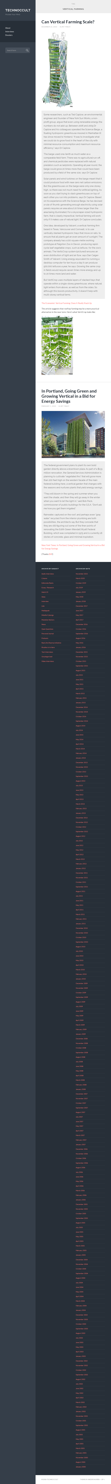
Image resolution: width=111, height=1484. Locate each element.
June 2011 (79, 901)
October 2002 (81, 1370)
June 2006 (79, 1177)
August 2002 (80, 1379)
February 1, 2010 (49, 406)
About (7, 28)
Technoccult (17, 10)
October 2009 (81, 993)
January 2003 (81, 1356)
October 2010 (81, 937)
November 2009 (82, 988)
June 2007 (79, 1121)
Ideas (43, 597)
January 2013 (81, 813)
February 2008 (81, 1085)
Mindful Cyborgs (48, 615)
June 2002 (79, 1388)
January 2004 (81, 1310)
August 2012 (80, 836)
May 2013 (79, 795)
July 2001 (79, 1434)
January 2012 (81, 868)
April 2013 (79, 799)
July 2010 (79, 951)
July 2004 (79, 1283)
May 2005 (79, 1236)
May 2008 (79, 1071)
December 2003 (82, 1315)
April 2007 (79, 1131)
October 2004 (81, 1269)
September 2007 (82, 1108)
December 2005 (82, 1204)
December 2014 (82, 707)
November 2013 (82, 767)
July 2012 (79, 841)
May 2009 (79, 1016)
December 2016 (82, 624)
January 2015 (81, 703)
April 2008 (79, 1075)
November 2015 (82, 657)
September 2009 (82, 997)
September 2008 (82, 1052)
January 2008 (81, 1089)
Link (43, 606)
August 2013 (80, 781)
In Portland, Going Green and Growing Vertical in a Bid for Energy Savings (69, 396)
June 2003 (79, 1342)
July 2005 (79, 1227)
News (44, 624)
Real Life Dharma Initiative (51, 643)
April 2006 (79, 1186)
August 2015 (80, 670)
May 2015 (79, 684)
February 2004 (81, 1306)
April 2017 (79, 620)
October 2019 (81, 583)
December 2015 (82, 652)
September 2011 (82, 887)
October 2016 (81, 629)
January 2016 (81, 647)
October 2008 (81, 1048)
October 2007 (81, 1103)
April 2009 (79, 1020)
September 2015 (82, 666)
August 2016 (80, 638)
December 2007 (82, 1094)
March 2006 (80, 1190)
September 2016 (82, 634)
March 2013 (80, 804)
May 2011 (79, 905)
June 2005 (79, 1232)
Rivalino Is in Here (48, 647)
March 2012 (80, 859)
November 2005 (82, 1209)
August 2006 (80, 1167)
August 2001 (80, 1430)
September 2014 (82, 721)
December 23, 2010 (49, 27)
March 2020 (80, 578)
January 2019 (81, 592)
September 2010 (82, 942)
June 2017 (79, 611)
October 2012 (81, 827)
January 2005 (81, 1255)
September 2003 (82, 1329)
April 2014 (79, 744)
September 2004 (82, 1273)
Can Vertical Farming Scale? (68, 21)
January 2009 (81, 1034)
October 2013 (81, 772)
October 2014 (81, 716)
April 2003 (79, 1352)
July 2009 (79, 1006)
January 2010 (81, 979)
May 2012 (79, 850)
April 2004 (79, 1296)
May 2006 (79, 1181)
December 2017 (82, 606)
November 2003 (82, 1319)
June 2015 (79, 680)
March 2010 (80, 970)
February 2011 (81, 919)
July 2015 (79, 675)
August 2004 (80, 1278)
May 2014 (79, 739)
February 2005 (81, 1250)
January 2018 (81, 601)
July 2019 (79, 588)
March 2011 (80, 914)
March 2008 (80, 1080)
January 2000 (81, 1467)
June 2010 (79, 956)
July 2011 (79, 896)
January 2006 (81, 1200)
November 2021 (82, 574)
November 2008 (82, 1043)
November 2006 (82, 1154)
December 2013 (82, 762)
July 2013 (79, 785)
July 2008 (79, 1062)
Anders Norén (94, 1479)
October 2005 (81, 1213)
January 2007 (81, 1144)
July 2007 (79, 1117)
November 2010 (82, 933)
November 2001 (82, 1416)
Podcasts (45, 638)
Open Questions (47, 629)
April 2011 (79, 910)
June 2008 (79, 1066)
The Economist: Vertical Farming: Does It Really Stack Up (67, 303)
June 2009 (79, 1011)
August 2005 (80, 1223)
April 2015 (79, 689)
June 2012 (79, 845)
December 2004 (82, 1260)
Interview (45, 601)
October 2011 (81, 882)
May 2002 (79, 1393)
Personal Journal (48, 634)
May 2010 (79, 960)
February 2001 (81, 1453)
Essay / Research (48, 588)
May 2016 (79, 643)
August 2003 (80, 1333)
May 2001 (79, 1439)
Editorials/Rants (47, 583)
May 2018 (79, 597)
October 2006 (81, 1158)
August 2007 (80, 1112)
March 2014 (80, 749)
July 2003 (79, 1338)
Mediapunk (46, 611)
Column (44, 578)
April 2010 (79, 965)
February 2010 (81, 974)
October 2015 (81, 661)
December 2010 (82, 928)
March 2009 (80, 1025)
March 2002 (80, 1402)
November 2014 (82, 712)
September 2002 (82, 1375)
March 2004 (80, 1301)
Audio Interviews (48, 574)
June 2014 (79, 735)
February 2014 (81, 753)
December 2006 (82, 1149)
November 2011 (82, 878)
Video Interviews (48, 661)
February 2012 (81, 864)
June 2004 (79, 1287)
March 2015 (80, 693)
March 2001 (80, 1448)
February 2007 (81, 1140)
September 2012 (82, 831)
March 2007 (80, 1135)
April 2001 (79, 1444)
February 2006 (81, 1195)
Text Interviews (47, 652)
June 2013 (79, 790)
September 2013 (82, 776)
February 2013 (81, 808)
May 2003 (79, 1347)
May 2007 (79, 1126)
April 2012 (79, 854)
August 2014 (80, 726)
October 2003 (81, 1324)
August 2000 (80, 1462)
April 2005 (79, 1241)
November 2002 (82, 1365)
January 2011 (81, 924)
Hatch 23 (45, 592)
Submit (27, 50)
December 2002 (82, 1361)
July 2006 (79, 1172)
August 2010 (80, 947)
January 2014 (81, 758)
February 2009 (81, 1029)
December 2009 (82, 983)
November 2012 (82, 822)
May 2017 (79, 615)
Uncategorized (47, 657)
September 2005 (82, 1218)
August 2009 (80, 1002)
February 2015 (81, 698)
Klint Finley (65, 27)
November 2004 (82, 1264)
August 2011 (80, 891)
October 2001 (81, 1421)
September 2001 (82, 1425)
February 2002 (81, 1407)
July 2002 (79, 1384)
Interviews (9, 31)
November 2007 (82, 1098)
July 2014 (79, 730)
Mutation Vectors (48, 620)
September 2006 (82, 1163)
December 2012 (82, 818)
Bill (50, 554)
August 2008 (80, 1057)
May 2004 (79, 1292)
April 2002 (79, 1398)
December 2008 (82, 1039)
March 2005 (80, 1246)
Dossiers (8, 35)
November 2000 (82, 1458)
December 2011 (82, 873)
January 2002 (81, 1411)
